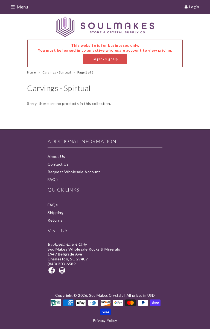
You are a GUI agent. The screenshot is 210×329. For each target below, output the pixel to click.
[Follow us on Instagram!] (63, 272)
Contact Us (58, 164)
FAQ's (53, 179)
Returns (55, 220)
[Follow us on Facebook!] (52, 272)
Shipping (55, 212)
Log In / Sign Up (105, 59)
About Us (56, 156)
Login (194, 6)
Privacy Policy (105, 320)
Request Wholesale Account (74, 171)
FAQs (53, 204)
